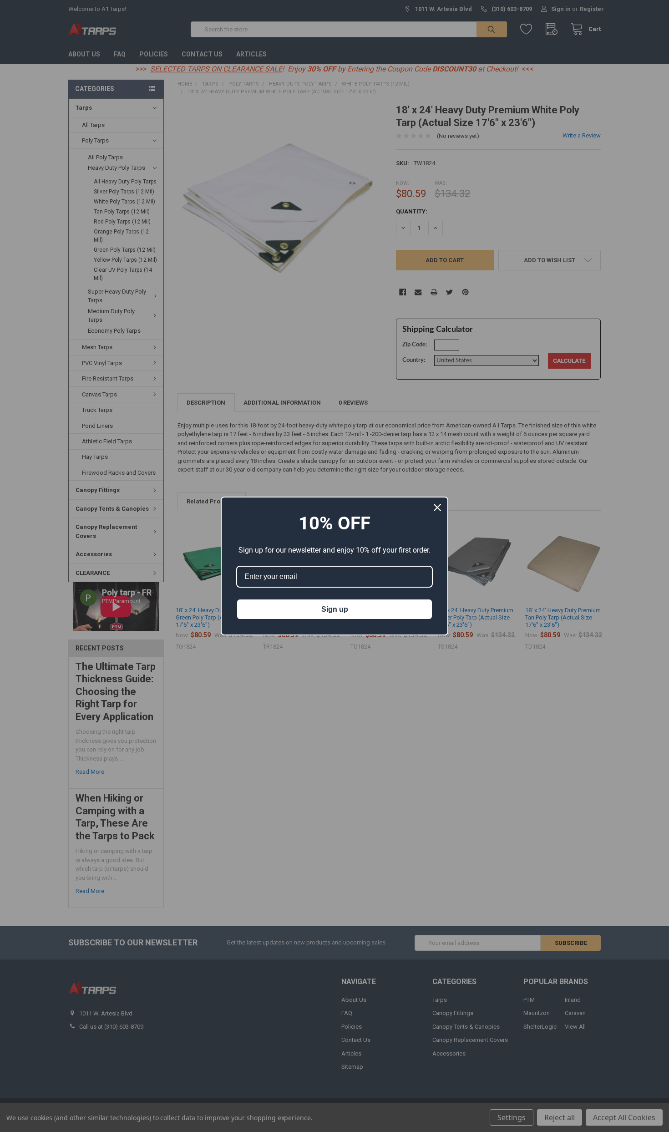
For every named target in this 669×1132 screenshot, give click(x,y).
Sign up (334, 609)
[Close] (437, 507)
